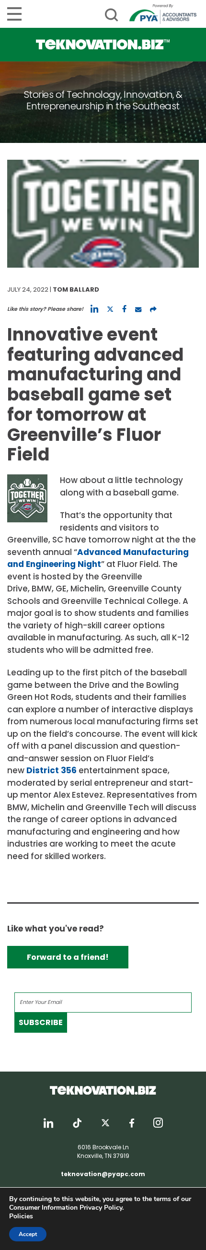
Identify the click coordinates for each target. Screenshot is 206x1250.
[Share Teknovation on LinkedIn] (94, 309)
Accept (28, 1234)
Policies (21, 1216)
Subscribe (41, 1022)
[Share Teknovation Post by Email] (138, 309)
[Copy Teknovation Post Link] (153, 309)
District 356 (51, 770)
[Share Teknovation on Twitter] (110, 309)
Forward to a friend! (68, 957)
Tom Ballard (76, 289)
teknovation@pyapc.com (103, 1174)
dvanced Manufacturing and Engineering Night (98, 558)
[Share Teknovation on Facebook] (124, 309)
